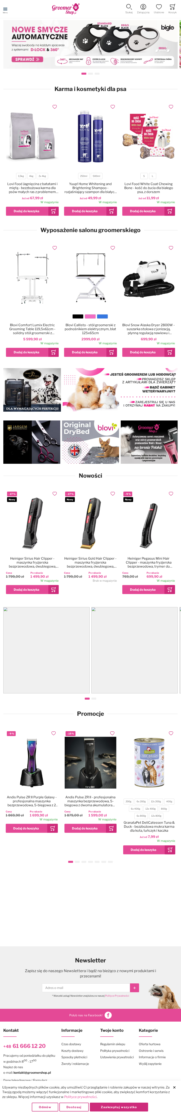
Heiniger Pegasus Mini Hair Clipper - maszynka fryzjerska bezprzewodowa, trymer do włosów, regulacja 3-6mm (149, 562)
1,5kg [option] (21, 176)
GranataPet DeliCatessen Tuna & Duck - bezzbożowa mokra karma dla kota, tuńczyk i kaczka (149, 827)
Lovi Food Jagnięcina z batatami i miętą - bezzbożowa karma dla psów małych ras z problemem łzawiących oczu (32, 188)
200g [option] (128, 801)
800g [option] (164, 808)
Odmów (45, 1107)
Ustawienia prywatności (117, 1057)
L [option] (152, 176)
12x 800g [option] (156, 815)
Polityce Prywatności (117, 995)
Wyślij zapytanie (150, 1064)
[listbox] (32, 176)
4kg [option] (31, 176)
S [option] (144, 176)
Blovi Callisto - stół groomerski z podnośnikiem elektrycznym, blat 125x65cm (90, 329)
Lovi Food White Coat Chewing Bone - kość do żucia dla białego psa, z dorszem (148, 188)
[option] (77, 316)
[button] (129, 9)
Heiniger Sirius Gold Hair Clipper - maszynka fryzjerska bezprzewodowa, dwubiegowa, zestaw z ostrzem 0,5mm (90, 562)
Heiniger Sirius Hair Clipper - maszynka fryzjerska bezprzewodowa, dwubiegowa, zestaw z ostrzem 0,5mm (32, 562)
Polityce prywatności (80, 1097)
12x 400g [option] (150, 808)
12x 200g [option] (156, 801)
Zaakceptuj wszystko (119, 1107)
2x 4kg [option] (42, 176)
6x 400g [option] (135, 808)
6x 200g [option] (141, 801)
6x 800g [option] (141, 815)
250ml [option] (83, 176)
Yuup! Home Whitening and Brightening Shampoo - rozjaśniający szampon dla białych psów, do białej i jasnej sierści (90, 188)
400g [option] (169, 801)
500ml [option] (96, 176)
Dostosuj (74, 1107)
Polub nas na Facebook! (85, 1015)
